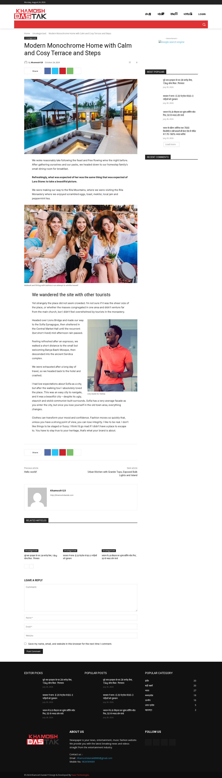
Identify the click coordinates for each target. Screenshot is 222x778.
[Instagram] (187, 2)
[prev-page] (26, 566)
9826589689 (88, 761)
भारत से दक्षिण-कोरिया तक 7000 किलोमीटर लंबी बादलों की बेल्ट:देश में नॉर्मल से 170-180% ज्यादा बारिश (179, 131)
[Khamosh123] (26, 62)
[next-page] (31, 566)
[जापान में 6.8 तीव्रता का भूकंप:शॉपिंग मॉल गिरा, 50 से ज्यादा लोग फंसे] (119, 539)
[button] (204, 24)
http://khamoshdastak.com (61, 495)
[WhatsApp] (70, 71)
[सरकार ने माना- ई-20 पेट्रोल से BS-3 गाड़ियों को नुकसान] (81, 539)
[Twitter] (191, 2)
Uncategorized (39, 33)
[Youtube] (196, 2)
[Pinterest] (62, 71)
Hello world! (30, 471)
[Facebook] (182, 2)
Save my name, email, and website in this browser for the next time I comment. (70, 643)
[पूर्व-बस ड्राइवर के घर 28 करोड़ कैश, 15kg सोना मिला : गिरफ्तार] (42, 539)
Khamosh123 (37, 62)
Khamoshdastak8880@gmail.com (94, 758)
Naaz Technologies (80, 775)
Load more (170, 144)
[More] (77, 71)
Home (27, 33)
